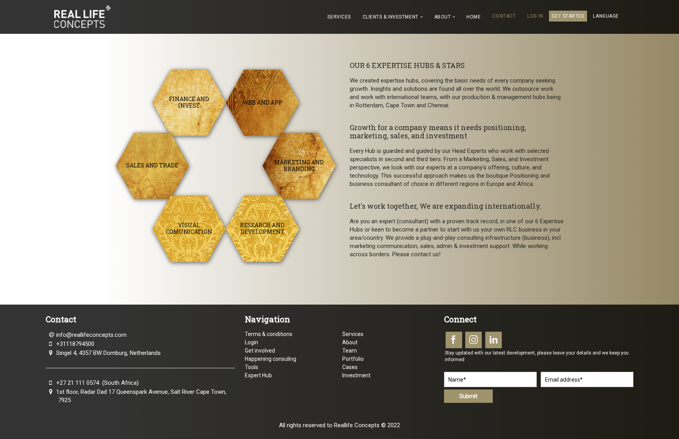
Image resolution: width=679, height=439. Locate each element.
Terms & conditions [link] (268, 334)
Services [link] (352, 334)
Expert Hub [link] (258, 375)
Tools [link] (251, 367)
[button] (468, 396)
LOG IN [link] (535, 16)
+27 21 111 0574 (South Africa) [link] (97, 382)
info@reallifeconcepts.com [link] (91, 334)
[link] (82, 17)
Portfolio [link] (353, 359)
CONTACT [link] (504, 16)
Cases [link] (350, 367)
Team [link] (349, 350)
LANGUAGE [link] (605, 16)
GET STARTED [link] (568, 16)
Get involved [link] (260, 350)
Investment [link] (356, 375)
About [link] (350, 342)
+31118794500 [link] (75, 343)
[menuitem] (338, 17)
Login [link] (251, 342)
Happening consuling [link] (270, 359)
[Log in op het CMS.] (669, 429)
